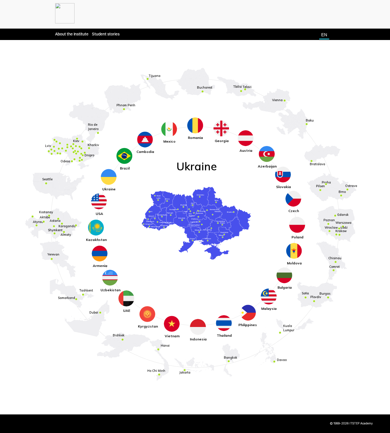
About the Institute (72, 34)
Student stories (106, 34)
